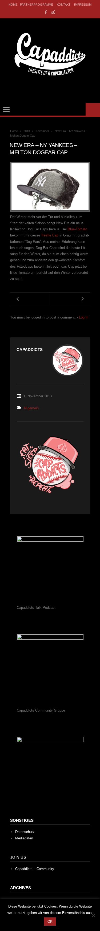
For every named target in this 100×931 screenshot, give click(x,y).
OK (50, 922)
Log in (83, 317)
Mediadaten (24, 838)
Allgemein (31, 408)
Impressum (82, 4)
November (42, 131)
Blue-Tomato (77, 229)
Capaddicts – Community (34, 869)
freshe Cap (50, 235)
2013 (26, 131)
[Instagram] (53, 12)
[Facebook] (45, 12)
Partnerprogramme (36, 4)
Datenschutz (25, 832)
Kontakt (63, 4)
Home (13, 4)
